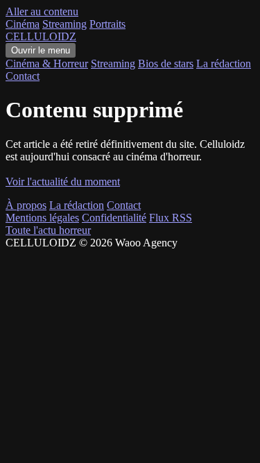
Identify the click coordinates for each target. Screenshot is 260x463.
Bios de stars (165, 63)
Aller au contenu (42, 11)
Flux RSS (170, 218)
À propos (26, 205)
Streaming (64, 24)
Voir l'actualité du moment (63, 181)
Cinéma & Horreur (47, 63)
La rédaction (223, 63)
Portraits (107, 24)
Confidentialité (114, 218)
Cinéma (23, 24)
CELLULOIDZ (41, 36)
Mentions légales (42, 218)
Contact (23, 76)
